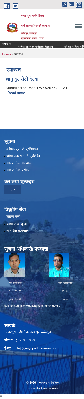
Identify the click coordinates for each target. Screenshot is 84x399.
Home (6, 54)
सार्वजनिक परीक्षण (18, 170)
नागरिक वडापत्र (17, 231)
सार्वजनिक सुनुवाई (18, 163)
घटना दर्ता (13, 217)
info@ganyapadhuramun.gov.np (38, 348)
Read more (16, 93)
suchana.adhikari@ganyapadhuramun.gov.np (32, 305)
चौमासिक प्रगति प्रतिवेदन (24, 156)
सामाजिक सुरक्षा (17, 224)
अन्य (12, 190)
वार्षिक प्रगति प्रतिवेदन (22, 149)
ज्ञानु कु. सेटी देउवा (22, 79)
